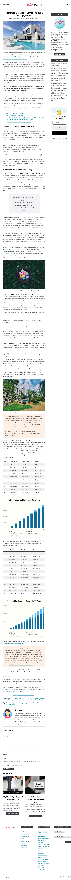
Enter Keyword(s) (58, 840)
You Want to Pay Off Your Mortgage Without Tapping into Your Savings (25, 117)
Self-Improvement (42, 861)
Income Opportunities (43, 838)
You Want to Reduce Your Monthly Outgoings (19, 122)
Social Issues (41, 865)
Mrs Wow (16, 18)
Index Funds (41, 840)
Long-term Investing (43, 844)
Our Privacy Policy (26, 841)
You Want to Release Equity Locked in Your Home (20, 119)
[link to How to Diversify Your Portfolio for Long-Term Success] (35, 785)
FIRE (23, 18)
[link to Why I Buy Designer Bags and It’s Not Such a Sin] (13, 785)
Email (4, 758)
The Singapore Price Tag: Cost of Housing (24, 695)
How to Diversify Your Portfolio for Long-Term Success (35, 799)
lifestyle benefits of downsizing (13, 57)
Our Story (23, 831)
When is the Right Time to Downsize (15, 113)
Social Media (41, 867)
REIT (45, 857)
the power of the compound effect (15, 643)
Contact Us (24, 847)
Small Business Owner (43, 863)
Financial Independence (12, 703)
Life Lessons (41, 842)
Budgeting (45, 832)
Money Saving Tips (43, 848)
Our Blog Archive (25, 836)
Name (5, 754)
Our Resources (25, 834)
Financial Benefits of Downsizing (14, 115)
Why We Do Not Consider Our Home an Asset (21, 665)
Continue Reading (13, 813)
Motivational (41, 853)
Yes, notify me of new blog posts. (13, 765)
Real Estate (34, 703)
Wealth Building (12, 704)
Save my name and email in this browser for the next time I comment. (22, 761)
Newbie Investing (42, 855)
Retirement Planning (43, 859)
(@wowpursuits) (21, 724)
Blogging (40, 832)
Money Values (41, 851)
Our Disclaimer (25, 838)
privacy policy (57, 139)
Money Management (24, 703)
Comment (6, 736)
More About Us (59, 54)
